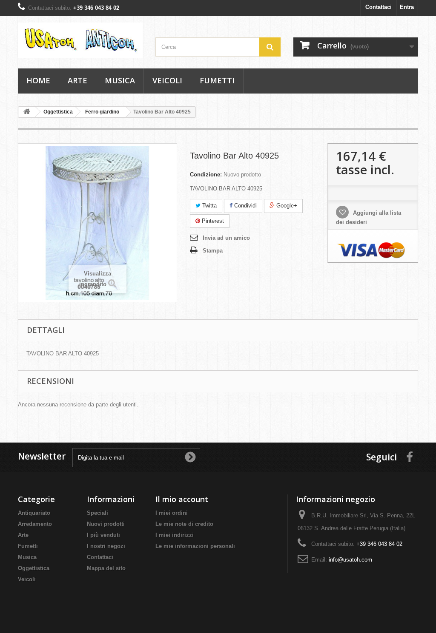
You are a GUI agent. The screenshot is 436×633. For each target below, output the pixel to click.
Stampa (213, 250)
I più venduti (103, 535)
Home (38, 80)
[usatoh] (80, 40)
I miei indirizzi (174, 535)
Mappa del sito (106, 568)
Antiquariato (34, 513)
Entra (407, 7)
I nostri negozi (106, 546)
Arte (77, 80)
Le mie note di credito (184, 524)
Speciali (97, 513)
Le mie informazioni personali (195, 546)
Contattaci (378, 7)
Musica (120, 80)
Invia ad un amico (226, 238)
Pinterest (212, 221)
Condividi (244, 205)
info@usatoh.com (350, 559)
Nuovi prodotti (106, 524)
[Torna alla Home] (27, 112)
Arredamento (35, 524)
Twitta (209, 205)
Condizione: (206, 174)
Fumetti (217, 80)
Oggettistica (33, 568)
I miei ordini (171, 513)
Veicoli (167, 80)
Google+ (286, 205)
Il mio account (181, 499)
